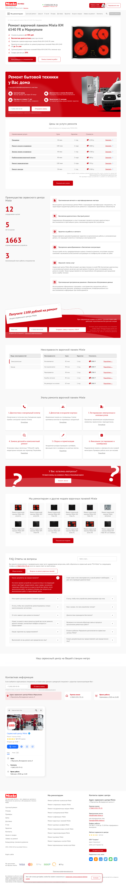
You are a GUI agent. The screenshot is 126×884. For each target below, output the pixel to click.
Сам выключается (49, 367)
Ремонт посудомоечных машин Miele (61, 809)
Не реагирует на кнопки (51, 383)
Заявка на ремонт (89, 14)
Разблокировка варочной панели (24, 157)
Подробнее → (108, 361)
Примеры (8, 814)
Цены (39, 14)
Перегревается (48, 372)
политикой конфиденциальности (33, 333)
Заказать (108, 140)
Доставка (60, 14)
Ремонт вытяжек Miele (55, 837)
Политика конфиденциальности (63, 871)
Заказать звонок (63, 481)
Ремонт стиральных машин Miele (59, 804)
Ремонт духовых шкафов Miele (58, 825)
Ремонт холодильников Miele (58, 813)
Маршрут (14, 746)
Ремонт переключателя (20, 163)
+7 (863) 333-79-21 (51, 5)
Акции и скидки (77, 14)
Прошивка (15, 140)
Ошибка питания (49, 378)
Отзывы (53, 14)
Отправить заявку (41, 109)
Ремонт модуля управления (21, 146)
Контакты (100, 14)
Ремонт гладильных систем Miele (59, 841)
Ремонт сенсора (17, 169)
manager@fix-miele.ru (96, 820)
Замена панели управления (21, 152)
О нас (46, 14)
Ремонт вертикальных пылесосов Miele (61, 845)
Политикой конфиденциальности (47, 689)
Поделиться (91, 859)
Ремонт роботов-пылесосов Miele (59, 800)
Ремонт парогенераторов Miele (59, 833)
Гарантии (67, 14)
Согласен (96, 878)
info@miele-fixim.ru (96, 815)
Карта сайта (9, 854)
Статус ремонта (115, 13)
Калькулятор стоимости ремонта (16, 842)
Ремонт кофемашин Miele (57, 817)
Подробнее (24, 422)
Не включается (48, 361)
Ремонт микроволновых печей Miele (60, 829)
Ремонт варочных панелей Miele (59, 821)
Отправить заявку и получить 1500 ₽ (67, 329)
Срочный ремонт (31, 14)
